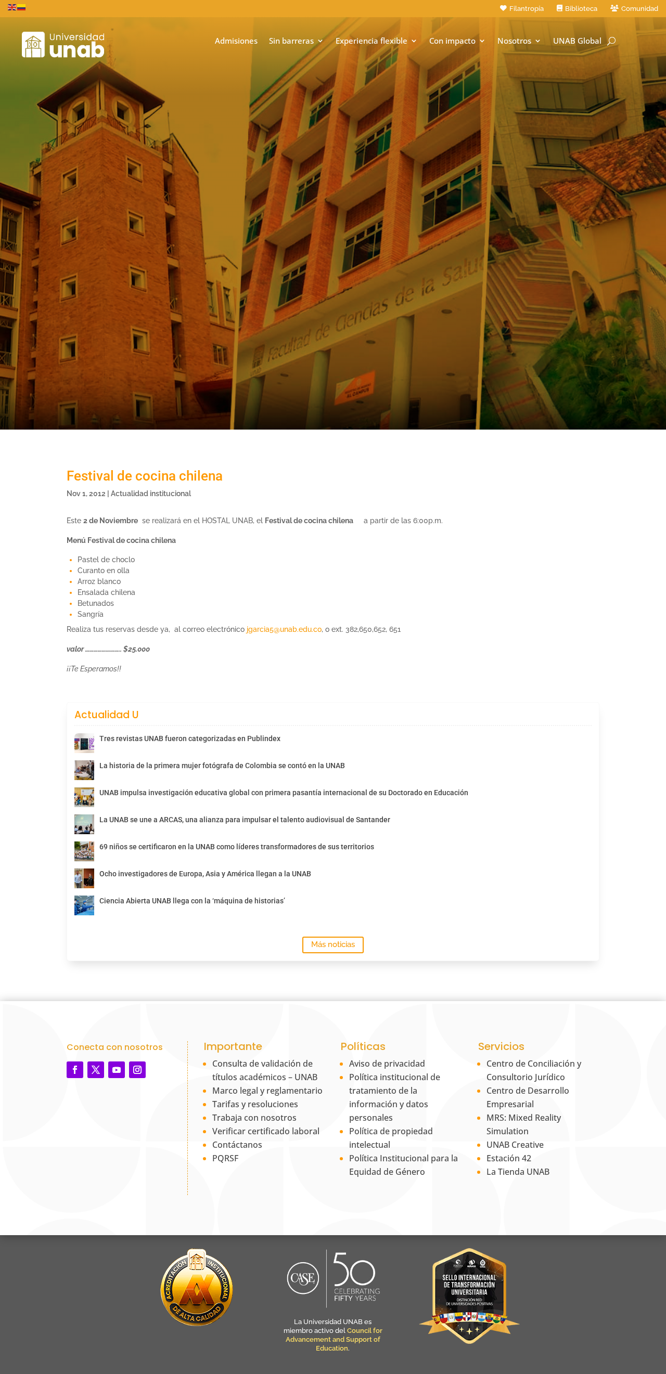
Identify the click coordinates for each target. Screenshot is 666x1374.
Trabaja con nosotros (254, 1117)
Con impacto (452, 41)
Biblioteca (581, 8)
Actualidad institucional (151, 493)
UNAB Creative (515, 1144)
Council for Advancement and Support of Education (334, 1339)
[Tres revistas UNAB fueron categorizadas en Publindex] (84, 743)
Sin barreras (291, 41)
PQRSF (225, 1158)
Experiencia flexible (371, 41)
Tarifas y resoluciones (255, 1104)
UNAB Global (577, 41)
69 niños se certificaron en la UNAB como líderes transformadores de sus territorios (236, 846)
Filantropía (526, 8)
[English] (12, 7)
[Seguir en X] (95, 1069)
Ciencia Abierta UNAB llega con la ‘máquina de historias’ (192, 901)
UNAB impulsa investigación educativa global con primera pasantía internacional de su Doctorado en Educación (283, 792)
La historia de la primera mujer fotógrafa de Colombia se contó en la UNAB (222, 765)
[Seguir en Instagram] (137, 1069)
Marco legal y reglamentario (267, 1090)
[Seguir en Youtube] (116, 1069)
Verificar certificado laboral (265, 1131)
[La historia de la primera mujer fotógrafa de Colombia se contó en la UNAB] (84, 770)
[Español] (22, 7)
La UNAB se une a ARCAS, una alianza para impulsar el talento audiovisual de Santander (244, 819)
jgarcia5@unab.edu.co (284, 629)
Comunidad (639, 8)
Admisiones (236, 41)
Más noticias (333, 944)
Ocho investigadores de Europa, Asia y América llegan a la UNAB (205, 874)
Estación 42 (508, 1158)
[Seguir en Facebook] (75, 1069)
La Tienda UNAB (517, 1171)
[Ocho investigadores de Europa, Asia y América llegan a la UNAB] (84, 878)
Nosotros (514, 41)
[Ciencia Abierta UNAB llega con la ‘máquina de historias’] (84, 905)
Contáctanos (237, 1144)
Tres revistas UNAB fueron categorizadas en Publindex (189, 738)
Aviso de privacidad (387, 1063)
